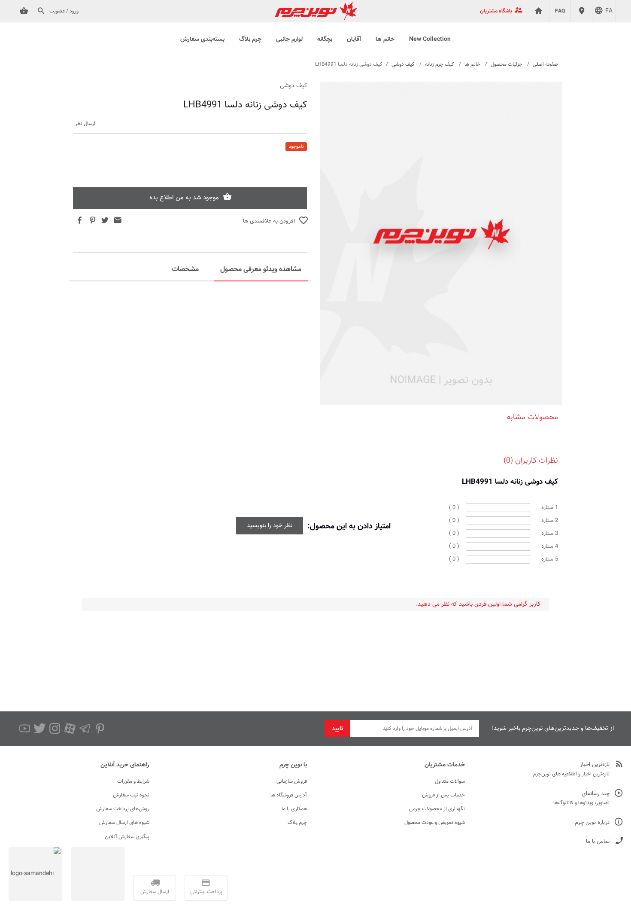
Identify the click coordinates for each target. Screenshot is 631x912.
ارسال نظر (85, 124)
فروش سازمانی (291, 781)
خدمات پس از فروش (443, 795)
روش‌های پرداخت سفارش (122, 809)
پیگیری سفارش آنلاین (127, 837)
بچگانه (324, 39)
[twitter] (39, 728)
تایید (337, 729)
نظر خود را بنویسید (269, 526)
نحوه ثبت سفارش (131, 795)
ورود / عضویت (64, 11)
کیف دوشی (403, 64)
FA (609, 11)
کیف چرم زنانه (439, 64)
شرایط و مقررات (133, 781)
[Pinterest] (99, 728)
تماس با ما (598, 842)
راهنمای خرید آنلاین (124, 765)
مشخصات (185, 269)
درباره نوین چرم (592, 823)
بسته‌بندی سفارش (202, 39)
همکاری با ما (294, 809)
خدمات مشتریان (445, 765)
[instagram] (54, 728)
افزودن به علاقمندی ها (269, 221)
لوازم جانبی (289, 39)
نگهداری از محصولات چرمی (437, 809)
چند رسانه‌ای (596, 794)
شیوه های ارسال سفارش (124, 823)
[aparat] (69, 728)
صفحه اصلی (545, 64)
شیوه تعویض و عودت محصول (434, 823)
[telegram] (84, 728)
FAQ (560, 11)
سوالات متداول (450, 781)
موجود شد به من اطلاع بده (184, 198)
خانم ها (385, 39)
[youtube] (24, 728)
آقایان (354, 39)
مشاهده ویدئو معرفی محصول (260, 269)
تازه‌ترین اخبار (595, 765)
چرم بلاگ (250, 39)
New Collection (430, 39)
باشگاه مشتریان (496, 11)
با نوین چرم (293, 765)
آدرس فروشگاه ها (288, 795)
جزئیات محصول (506, 64)
